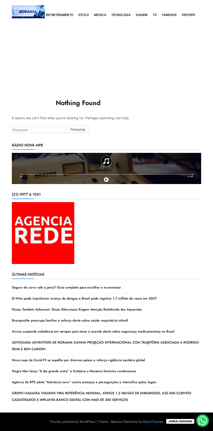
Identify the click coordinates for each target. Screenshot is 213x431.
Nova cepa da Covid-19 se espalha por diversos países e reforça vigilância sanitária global (78, 360)
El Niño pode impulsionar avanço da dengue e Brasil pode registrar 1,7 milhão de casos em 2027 (84, 298)
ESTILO (83, 15)
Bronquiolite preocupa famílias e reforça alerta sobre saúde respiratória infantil (70, 320)
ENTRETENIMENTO (59, 15)
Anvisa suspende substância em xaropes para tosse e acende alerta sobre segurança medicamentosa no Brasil (93, 331)
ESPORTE (188, 15)
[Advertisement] (106, 61)
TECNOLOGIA (121, 15)
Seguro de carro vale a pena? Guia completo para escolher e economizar (66, 287)
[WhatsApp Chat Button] (202, 420)
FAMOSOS (169, 15)
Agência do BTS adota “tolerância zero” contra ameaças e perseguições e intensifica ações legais (84, 382)
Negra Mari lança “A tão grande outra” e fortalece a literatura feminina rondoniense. (74, 371)
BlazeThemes (153, 422)
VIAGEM (142, 15)
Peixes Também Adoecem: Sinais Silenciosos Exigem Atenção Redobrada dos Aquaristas (77, 309)
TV (155, 15)
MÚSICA (100, 15)
